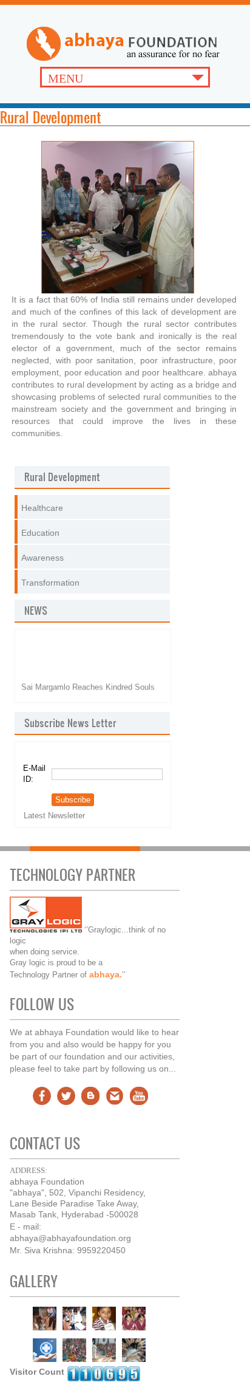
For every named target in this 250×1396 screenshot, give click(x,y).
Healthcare (42, 508)
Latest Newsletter (54, 815)
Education (40, 533)
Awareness (42, 558)
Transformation (50, 582)
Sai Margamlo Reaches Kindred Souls (88, 678)
